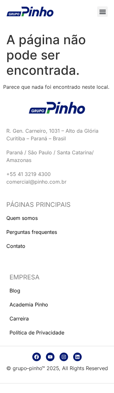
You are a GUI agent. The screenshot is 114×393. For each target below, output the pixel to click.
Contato (15, 246)
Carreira (19, 318)
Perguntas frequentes (31, 232)
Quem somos (22, 218)
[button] (102, 11)
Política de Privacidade (37, 332)
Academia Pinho (29, 304)
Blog (15, 290)
